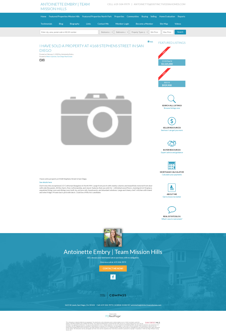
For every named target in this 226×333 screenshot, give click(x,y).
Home (43, 16)
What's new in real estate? (171, 219)
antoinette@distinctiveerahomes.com (159, 4)
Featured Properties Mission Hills (64, 16)
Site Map (164, 23)
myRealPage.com (113, 316)
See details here (45, 182)
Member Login (122, 23)
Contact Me (103, 23)
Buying (144, 16)
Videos (178, 23)
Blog (61, 23)
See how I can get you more (172, 130)
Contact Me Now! (113, 268)
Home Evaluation (167, 16)
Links (88, 23)
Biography (74, 23)
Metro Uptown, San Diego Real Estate (59, 56)
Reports (181, 16)
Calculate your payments (172, 174)
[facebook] (113, 276)
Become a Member (144, 23)
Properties (119, 16)
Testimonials (46, 23)
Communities (133, 16)
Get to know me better (172, 197)
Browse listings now (172, 108)
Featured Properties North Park (97, 16)
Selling (154, 16)
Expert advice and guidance (172, 152)
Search (180, 32)
